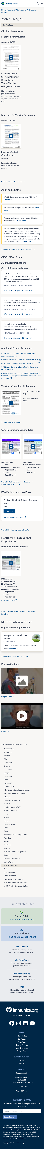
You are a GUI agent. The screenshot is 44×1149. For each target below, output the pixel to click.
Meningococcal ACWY (12, 807)
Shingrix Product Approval (13, 517)
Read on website (8, 600)
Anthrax (7, 756)
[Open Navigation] (41, 3)
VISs (6, 869)
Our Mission (22, 1036)
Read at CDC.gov (13, 290)
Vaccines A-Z (25, 10)
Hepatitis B (10, 786)
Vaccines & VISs (13, 10)
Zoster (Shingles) (10, 865)
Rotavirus (7, 838)
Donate (22, 1063)
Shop (22, 1060)
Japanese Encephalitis (12, 800)
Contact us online (22, 1073)
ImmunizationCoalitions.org (22, 935)
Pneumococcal (9, 824)
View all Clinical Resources (11, 182)
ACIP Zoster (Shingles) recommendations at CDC (19, 363)
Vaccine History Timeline (13, 879)
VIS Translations (10, 872)
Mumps (7, 817)
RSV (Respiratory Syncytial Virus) (16, 834)
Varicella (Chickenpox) (12, 858)
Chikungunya (8, 762)
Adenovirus (8, 752)
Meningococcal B (10, 810)
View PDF (28, 290)
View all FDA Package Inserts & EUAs (15, 530)
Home (3, 10)
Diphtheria (8, 776)
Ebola (6, 780)
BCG (5, 759)
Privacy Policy (22, 1051)
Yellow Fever (8, 862)
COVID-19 (8, 769)
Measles (7, 804)
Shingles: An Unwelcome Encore (15, 637)
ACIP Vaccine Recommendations (16, 886)
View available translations (11, 422)
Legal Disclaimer (22, 1048)
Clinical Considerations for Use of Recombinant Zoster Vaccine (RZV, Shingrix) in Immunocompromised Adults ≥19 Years (21, 375)
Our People (22, 1039)
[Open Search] (38, 3)
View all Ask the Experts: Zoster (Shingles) (16, 249)
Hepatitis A (8, 783)
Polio (6, 828)
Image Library (6, 697)
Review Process (22, 1045)
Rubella (6, 841)
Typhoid (7, 855)
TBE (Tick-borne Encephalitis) (15, 852)
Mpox (6, 814)
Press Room (22, 1042)
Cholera (7, 766)
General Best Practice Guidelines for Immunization (20, 360)
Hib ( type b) (17, 790)
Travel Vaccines (10, 876)
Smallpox (7, 845)
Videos (4, 732)
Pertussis (7, 821)
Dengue (7, 773)
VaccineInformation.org (22, 918)
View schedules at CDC (10, 484)
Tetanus (7, 848)
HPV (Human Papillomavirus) (14, 793)
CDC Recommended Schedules (15, 882)
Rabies (6, 831)
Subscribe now (9, 1117)
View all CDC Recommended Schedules (15, 482)
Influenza (7, 797)
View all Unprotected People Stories (14, 656)
